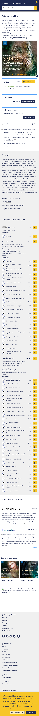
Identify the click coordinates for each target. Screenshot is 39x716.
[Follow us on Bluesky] (11, 636)
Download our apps (7, 684)
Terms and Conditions (8, 668)
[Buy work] (35, 227)
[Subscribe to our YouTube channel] (19, 636)
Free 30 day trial (29, 117)
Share (35, 124)
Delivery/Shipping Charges (9, 662)
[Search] (35, 8)
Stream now (12, 110)
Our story (4, 625)
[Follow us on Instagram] (15, 636)
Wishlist (4, 652)
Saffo (13, 227)
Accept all (32, 713)
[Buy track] (35, 236)
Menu (6, 3)
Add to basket (29, 82)
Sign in (3, 646)
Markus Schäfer (7, 244)
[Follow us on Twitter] (7, 636)
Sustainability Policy (7, 628)
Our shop (4, 623)
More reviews (6, 147)
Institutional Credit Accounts (10, 665)
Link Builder (5, 660)
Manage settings (16, 713)
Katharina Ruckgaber (19, 361)
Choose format (27, 101)
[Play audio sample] (3, 236)
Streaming (5, 649)
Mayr (9, 227)
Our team (4, 620)
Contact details (6, 677)
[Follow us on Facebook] (4, 636)
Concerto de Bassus (8, 230)
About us (4, 617)
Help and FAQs (6, 657)
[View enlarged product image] (19, 58)
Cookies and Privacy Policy (9, 670)
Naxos (8, 202)
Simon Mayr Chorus (8, 251)
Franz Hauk (5, 232)
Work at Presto (6, 631)
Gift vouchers (6, 654)
